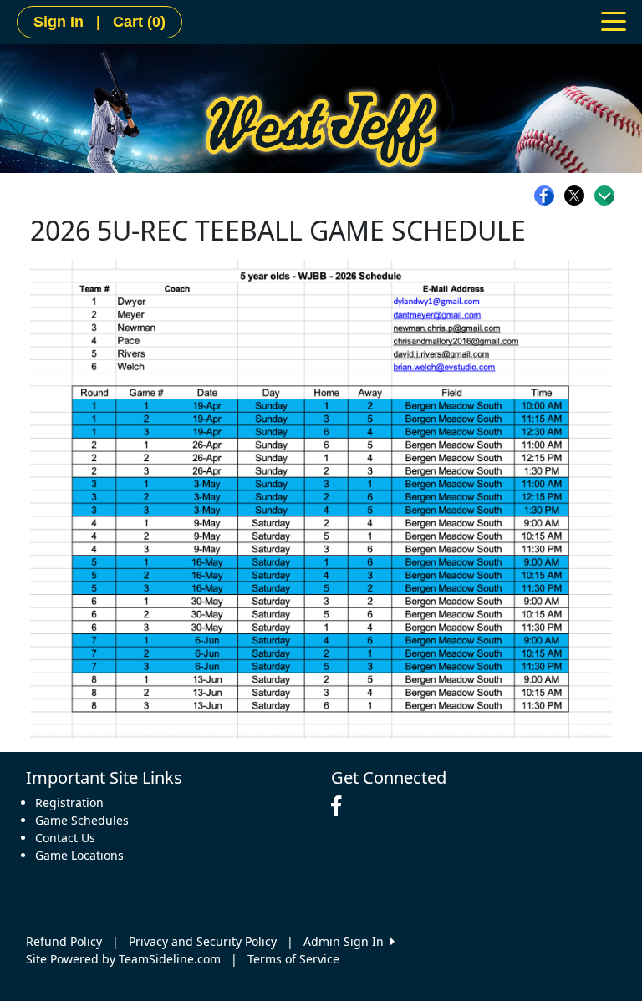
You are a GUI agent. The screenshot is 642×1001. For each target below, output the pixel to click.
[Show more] (604, 195)
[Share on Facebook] (548, 195)
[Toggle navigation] (613, 20)
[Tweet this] (578, 195)
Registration (69, 802)
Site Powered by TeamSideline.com (123, 959)
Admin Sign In (346, 941)
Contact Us (65, 838)
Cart (139, 21)
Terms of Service (293, 959)
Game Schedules (82, 820)
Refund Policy (64, 941)
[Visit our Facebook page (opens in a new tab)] (340, 806)
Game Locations (79, 855)
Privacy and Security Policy (203, 941)
